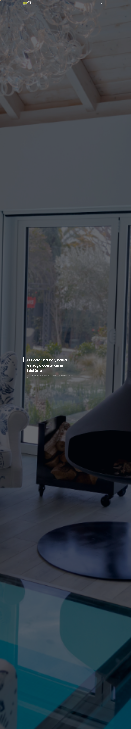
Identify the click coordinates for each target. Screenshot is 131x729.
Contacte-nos (85, 3)
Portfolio (76, 3)
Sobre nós (68, 3)
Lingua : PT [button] (103, 3)
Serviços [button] (94, 3)
